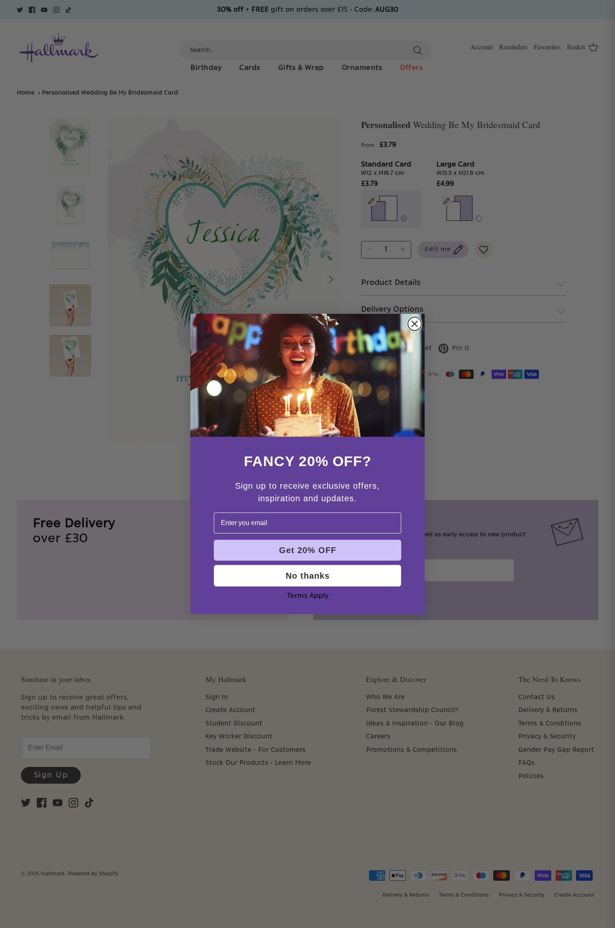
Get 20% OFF (307, 550)
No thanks (308, 575)
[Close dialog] (414, 324)
